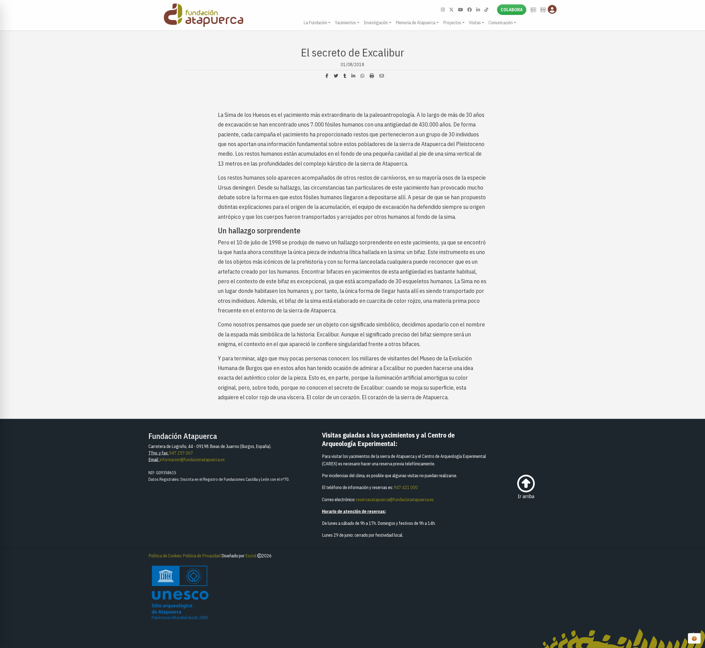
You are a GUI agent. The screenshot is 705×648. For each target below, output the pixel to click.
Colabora (512, 9)
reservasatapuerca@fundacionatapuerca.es (395, 499)
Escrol (250, 555)
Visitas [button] (475, 22)
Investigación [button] (376, 22)
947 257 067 (181, 453)
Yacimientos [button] (345, 22)
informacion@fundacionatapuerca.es (192, 459)
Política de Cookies (165, 555)
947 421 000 (406, 487)
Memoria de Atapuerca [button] (415, 22)
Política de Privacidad (202, 555)
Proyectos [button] (452, 22)
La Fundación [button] (315, 22)
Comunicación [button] (501, 22)
